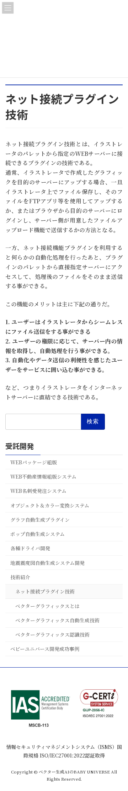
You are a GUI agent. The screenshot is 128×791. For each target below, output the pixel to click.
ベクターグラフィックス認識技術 (52, 634)
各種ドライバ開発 (30, 548)
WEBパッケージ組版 (33, 461)
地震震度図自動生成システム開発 (47, 562)
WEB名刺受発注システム (38, 490)
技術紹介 (20, 577)
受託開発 (19, 445)
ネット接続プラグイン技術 (45, 591)
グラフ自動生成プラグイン (40, 519)
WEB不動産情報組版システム (43, 476)
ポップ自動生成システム (37, 533)
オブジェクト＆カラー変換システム (49, 505)
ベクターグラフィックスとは (47, 605)
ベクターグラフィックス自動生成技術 (57, 619)
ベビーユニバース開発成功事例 (44, 648)
